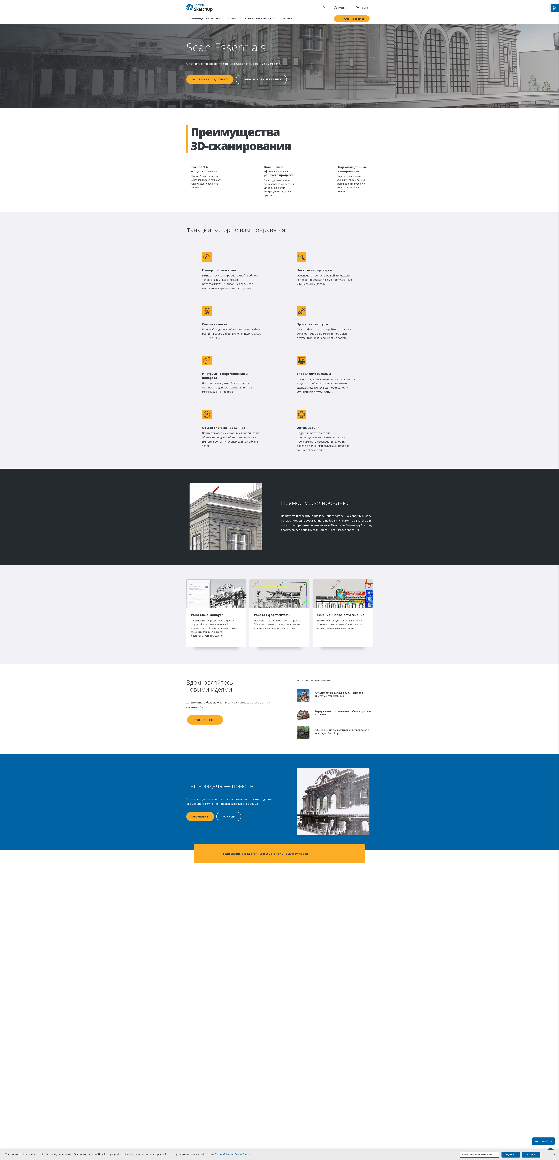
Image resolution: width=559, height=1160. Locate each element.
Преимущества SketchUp (205, 18)
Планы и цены (351, 18)
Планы (232, 18)
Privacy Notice (242, 1154)
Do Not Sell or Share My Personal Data (479, 1154)
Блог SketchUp (205, 720)
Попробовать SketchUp (261, 79)
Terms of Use (222, 1154)
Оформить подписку (210, 79)
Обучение (200, 816)
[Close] (554, 1154)
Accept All (531, 1154)
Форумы (229, 816)
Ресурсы (287, 18)
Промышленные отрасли (259, 18)
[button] (338, 7)
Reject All (510, 1154)
